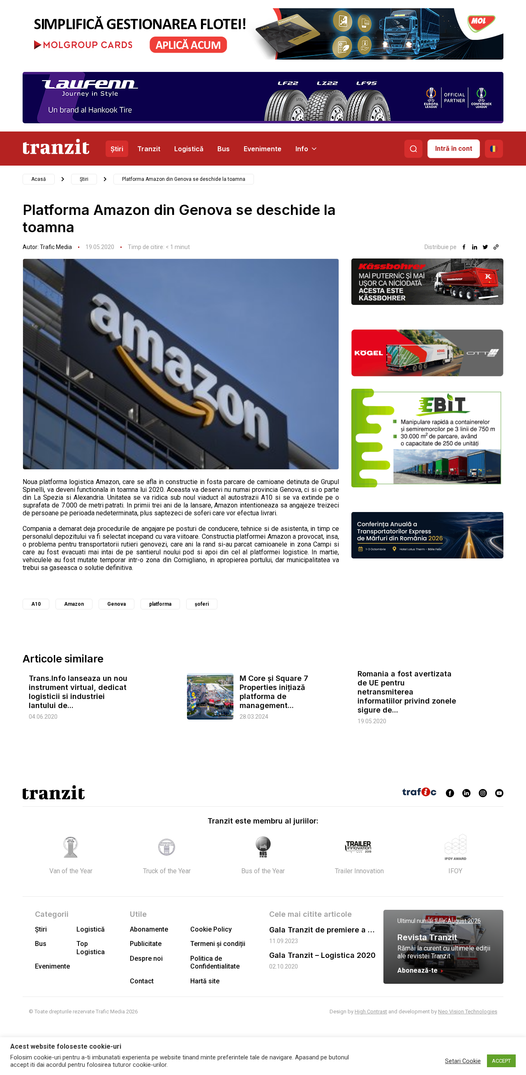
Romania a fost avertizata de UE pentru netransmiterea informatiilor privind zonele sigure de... (407, 691)
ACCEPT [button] (501, 1061)
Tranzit (148, 149)
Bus (223, 149)
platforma (160, 604)
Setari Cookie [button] (463, 1061)
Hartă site (204, 981)
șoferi (202, 604)
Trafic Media (56, 247)
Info (301, 149)
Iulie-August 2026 (458, 921)
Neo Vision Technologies (467, 1011)
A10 (36, 604)
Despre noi (146, 958)
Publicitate (145, 944)
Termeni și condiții (217, 944)
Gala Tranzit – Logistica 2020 (322, 955)
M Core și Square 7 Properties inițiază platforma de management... (274, 692)
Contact (142, 981)
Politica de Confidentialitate (215, 962)
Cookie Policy (211, 929)
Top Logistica (90, 947)
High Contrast (371, 1011)
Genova (116, 604)
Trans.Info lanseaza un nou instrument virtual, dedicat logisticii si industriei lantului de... (78, 692)
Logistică (188, 149)
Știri (117, 149)
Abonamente (149, 929)
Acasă (38, 179)
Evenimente (262, 149)
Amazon (74, 604)
